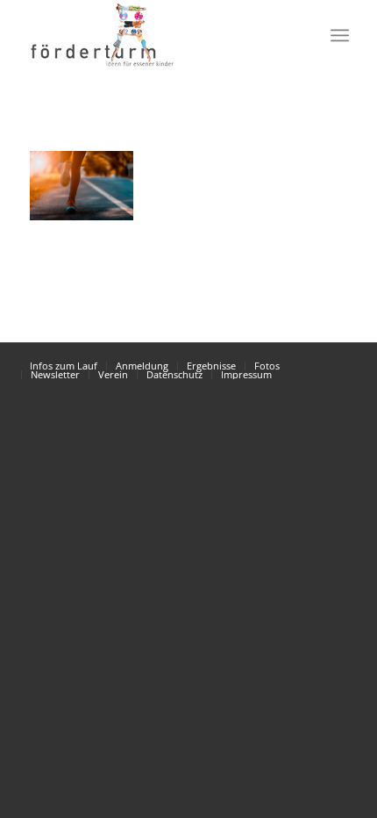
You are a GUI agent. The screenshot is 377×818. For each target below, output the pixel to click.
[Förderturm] (81, 185)
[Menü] (340, 35)
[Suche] (301, 35)
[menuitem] (301, 35)
